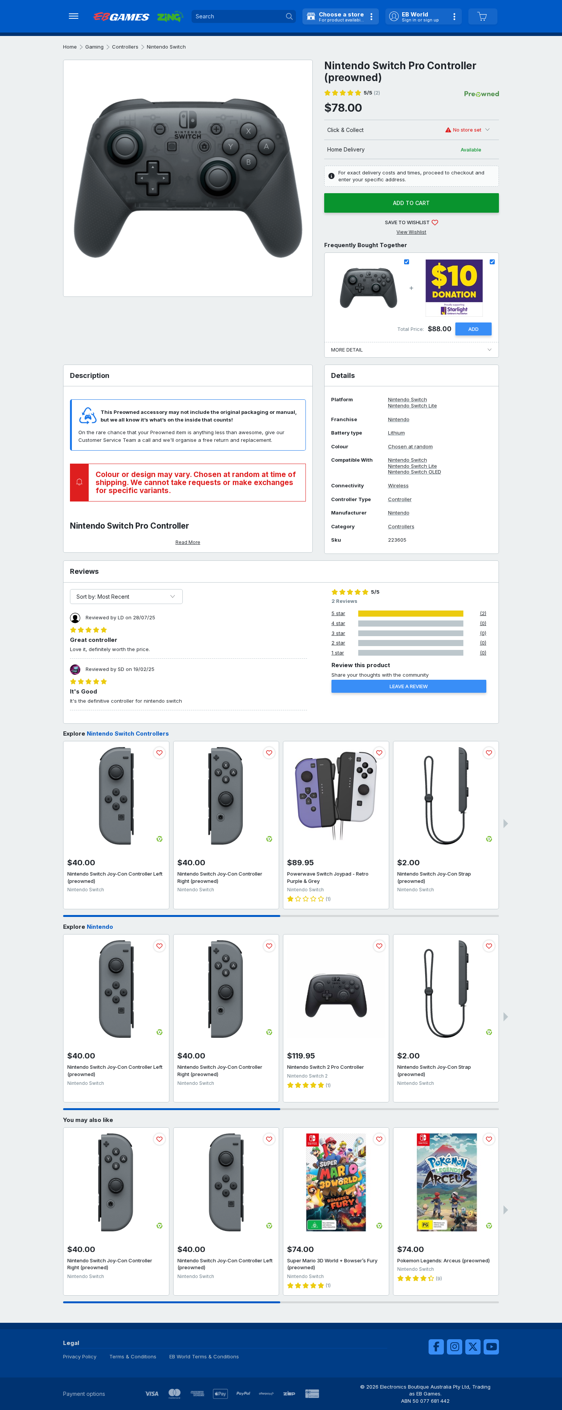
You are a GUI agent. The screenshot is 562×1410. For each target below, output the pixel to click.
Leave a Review (409, 686)
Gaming (94, 47)
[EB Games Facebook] (436, 1347)
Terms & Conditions (132, 1356)
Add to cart (411, 203)
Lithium (396, 433)
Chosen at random (410, 446)
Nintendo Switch (166, 47)
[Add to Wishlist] (159, 753)
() (372, 93)
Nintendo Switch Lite (412, 406)
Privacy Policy (79, 1356)
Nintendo (398, 419)
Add (473, 329)
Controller (400, 499)
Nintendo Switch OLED (414, 472)
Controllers (125, 47)
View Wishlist (411, 232)
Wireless (398, 485)
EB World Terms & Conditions (204, 1356)
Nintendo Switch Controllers (128, 733)
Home (70, 47)
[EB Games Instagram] (454, 1347)
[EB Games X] (473, 1347)
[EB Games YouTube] (491, 1347)
